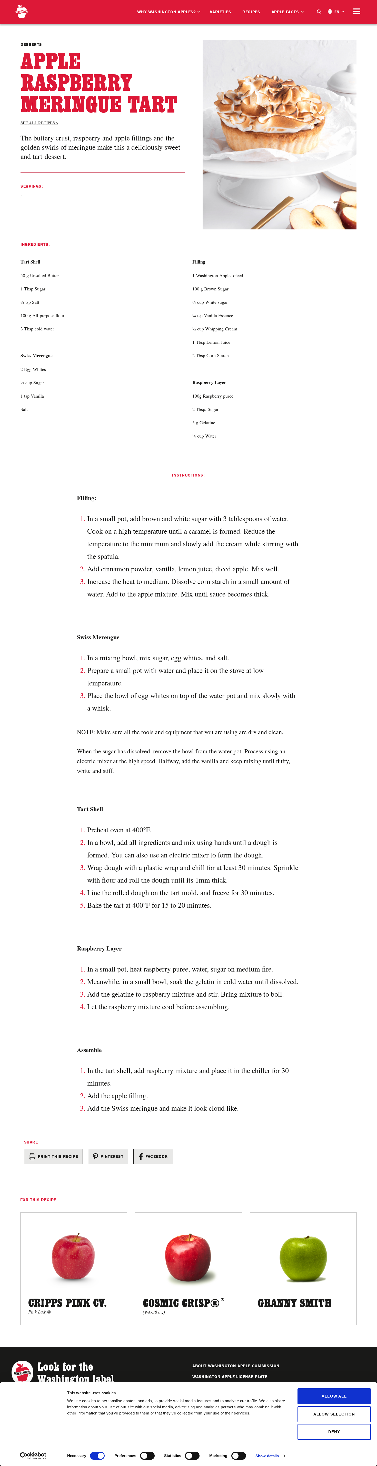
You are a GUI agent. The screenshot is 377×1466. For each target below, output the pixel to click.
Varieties (220, 11)
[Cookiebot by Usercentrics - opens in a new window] (33, 1456)
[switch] (147, 1456)
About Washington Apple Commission (236, 1365)
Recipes (251, 11)
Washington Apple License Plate (229, 1376)
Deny (334, 1432)
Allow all (334, 1396)
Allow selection (334, 1414)
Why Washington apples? (166, 11)
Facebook (156, 1156)
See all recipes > (39, 122)
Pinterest (112, 1156)
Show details (267, 1456)
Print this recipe (58, 1156)
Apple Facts (285, 11)
